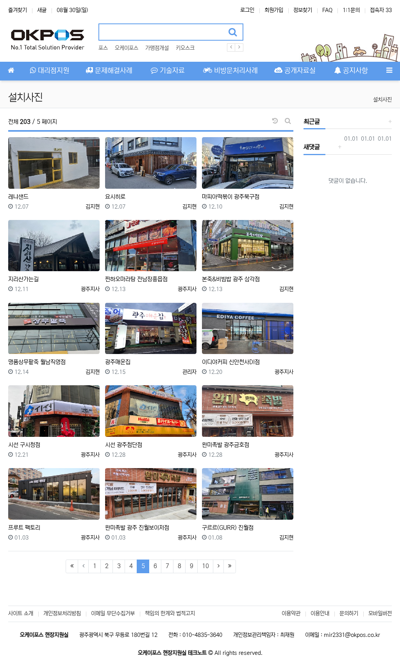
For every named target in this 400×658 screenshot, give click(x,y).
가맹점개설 (157, 48)
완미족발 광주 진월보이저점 (137, 527)
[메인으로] (11, 71)
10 (205, 566)
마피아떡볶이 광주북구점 (230, 196)
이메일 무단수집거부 (113, 613)
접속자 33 (381, 10)
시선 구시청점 (24, 445)
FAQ (327, 10)
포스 (103, 48)
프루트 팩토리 (24, 527)
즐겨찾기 (17, 10)
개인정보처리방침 (62, 613)
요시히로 (115, 196)
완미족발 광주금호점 (225, 445)
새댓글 (312, 146)
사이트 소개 (20, 613)
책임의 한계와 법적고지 (170, 613)
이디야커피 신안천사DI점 (231, 362)
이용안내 (320, 613)
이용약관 (291, 613)
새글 (41, 10)
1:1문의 (351, 10)
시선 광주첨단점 (123, 445)
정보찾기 (302, 10)
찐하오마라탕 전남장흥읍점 (136, 279)
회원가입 (273, 10)
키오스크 (185, 48)
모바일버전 (380, 613)
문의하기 (348, 613)
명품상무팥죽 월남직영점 (37, 362)
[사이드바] (389, 71)
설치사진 (382, 100)
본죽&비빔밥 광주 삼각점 (231, 279)
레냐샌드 (18, 196)
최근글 (312, 121)
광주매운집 (117, 362)
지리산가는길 (23, 279)
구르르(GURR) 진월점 (228, 527)
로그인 (247, 10)
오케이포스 (126, 48)
